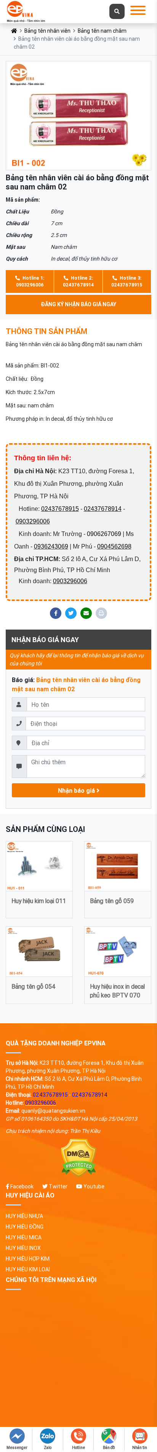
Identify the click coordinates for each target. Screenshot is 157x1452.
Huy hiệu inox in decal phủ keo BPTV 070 (117, 990)
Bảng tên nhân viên (47, 30)
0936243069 (51, 546)
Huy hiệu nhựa (24, 1216)
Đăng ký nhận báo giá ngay (78, 304)
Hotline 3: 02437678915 (126, 281)
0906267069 (104, 534)
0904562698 (114, 546)
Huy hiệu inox (23, 1248)
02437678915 (60, 509)
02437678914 (103, 509)
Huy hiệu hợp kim (28, 1258)
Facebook (21, 1186)
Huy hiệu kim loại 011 (38, 901)
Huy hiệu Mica (24, 1237)
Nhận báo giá (77, 790)
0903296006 (33, 521)
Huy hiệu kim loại (28, 1269)
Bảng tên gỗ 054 (33, 986)
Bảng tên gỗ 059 (112, 901)
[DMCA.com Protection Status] (78, 1158)
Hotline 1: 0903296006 (30, 281)
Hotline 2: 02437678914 (78, 281)
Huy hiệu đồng (24, 1226)
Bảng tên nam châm (102, 30)
